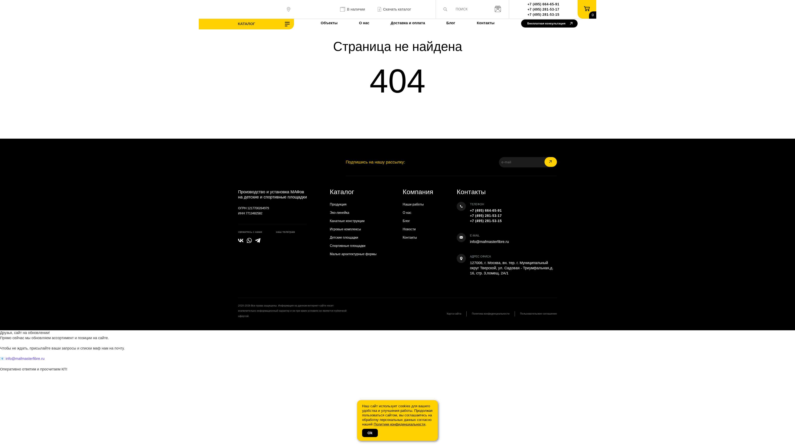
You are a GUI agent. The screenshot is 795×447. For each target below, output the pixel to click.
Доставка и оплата (408, 23)
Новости (409, 229)
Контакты (485, 23)
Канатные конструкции (347, 221)
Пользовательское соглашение (538, 313)
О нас (364, 23)
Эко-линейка (339, 212)
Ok (369, 433)
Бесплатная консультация (546, 23)
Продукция (338, 204)
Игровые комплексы (345, 229)
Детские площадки (344, 237)
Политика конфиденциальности (491, 313)
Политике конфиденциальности (399, 424)
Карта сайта (454, 313)
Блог (450, 23)
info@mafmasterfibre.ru (489, 242)
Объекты (329, 23)
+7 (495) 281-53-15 (543, 14)
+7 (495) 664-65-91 (543, 4)
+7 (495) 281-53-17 (543, 9)
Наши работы (413, 204)
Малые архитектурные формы (353, 254)
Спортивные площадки (347, 246)
